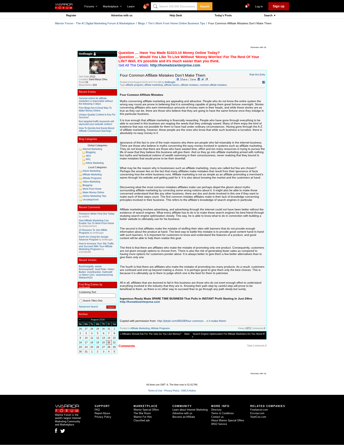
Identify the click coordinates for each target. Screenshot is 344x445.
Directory (216, 409)
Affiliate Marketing (140, 328)
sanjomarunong (104, 274)
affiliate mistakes (189, 85)
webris (85, 216)
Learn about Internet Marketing (190, 409)
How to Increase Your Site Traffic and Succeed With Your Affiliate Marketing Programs (96, 246)
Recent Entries (87, 91)
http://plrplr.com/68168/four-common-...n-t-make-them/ (191, 320)
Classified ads (142, 420)
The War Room (142, 413)
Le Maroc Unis (87, 274)
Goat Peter (101, 269)
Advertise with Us (258, 47)
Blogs (141, 23)
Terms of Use (155, 390)
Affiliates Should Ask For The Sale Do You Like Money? (151, 334)
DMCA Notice (188, 390)
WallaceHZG (86, 277)
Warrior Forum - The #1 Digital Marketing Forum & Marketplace (95, 23)
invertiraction (94, 272)
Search (204, 6)
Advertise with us (121, 15)
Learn (132, 6)
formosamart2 (86, 269)
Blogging (91, 152)
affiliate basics (171, 85)
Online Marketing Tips (94, 196)
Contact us (217, 416)
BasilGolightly (86, 266)
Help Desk (176, 15)
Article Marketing (95, 163)
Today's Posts (223, 15)
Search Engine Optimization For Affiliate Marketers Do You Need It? (229, 334)
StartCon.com (258, 416)
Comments (257, 328)
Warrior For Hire (143, 416)
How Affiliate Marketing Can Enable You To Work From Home (96, 222)
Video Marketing (91, 181)
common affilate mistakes (213, 85)
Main (187, 334)
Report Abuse (102, 413)
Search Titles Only (93, 300)
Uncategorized (91, 199)
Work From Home (92, 188)
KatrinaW (107, 272)
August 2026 (98, 319)
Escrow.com (257, 413)
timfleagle (170, 82)
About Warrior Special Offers (227, 420)
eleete (98, 266)
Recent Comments (89, 207)
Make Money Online (93, 192)
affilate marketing (153, 85)
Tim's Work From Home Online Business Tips (176, 23)
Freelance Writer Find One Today (96, 213)
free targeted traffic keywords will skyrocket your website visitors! (96, 123)
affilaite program (134, 85)
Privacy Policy (171, 390)
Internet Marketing (92, 149)
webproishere (89, 226)
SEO (88, 155)
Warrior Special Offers (146, 409)
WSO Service (219, 424)
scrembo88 (85, 252)
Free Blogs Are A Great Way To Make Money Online (95, 109)
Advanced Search (88, 306)
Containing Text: (87, 292)
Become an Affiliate (183, 416)
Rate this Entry (257, 74)
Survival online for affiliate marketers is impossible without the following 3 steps (96, 101)
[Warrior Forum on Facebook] (56, 430)
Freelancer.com (259, 409)
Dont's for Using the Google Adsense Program (93, 238)
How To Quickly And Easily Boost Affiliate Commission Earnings (96, 129)
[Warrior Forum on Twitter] (62, 431)
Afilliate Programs (160, 328)
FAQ (97, 409)
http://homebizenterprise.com (140, 301)
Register (71, 15)
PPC (88, 159)
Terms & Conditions (222, 413)
